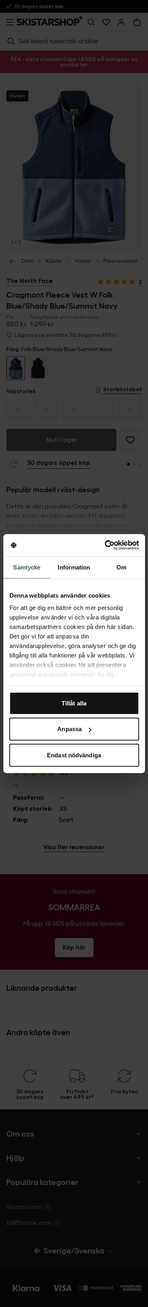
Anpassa (69, 729)
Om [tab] (121, 567)
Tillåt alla (74, 702)
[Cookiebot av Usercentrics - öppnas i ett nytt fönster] (105, 545)
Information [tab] (74, 567)
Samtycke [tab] (26, 567)
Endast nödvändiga (74, 754)
